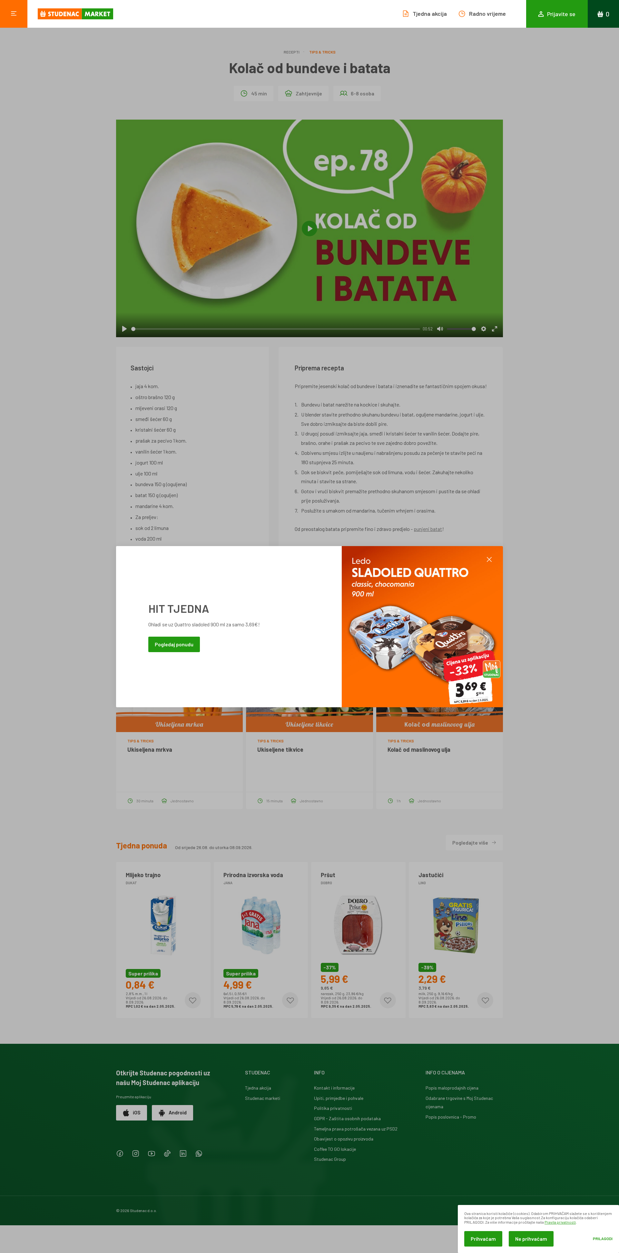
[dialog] (538, 1229)
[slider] (275, 329)
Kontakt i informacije (334, 1088)
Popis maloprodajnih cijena (452, 1088)
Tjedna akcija (258, 1088)
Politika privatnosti (333, 1108)
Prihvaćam (483, 1239)
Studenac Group (330, 1159)
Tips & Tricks (322, 52)
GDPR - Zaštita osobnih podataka (347, 1118)
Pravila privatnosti (560, 1222)
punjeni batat (428, 529)
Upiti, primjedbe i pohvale (338, 1098)
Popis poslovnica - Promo (451, 1117)
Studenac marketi (262, 1098)
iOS (137, 1112)
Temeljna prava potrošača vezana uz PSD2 (356, 1128)
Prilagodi (603, 1239)
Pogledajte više (470, 842)
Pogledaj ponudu (174, 644)
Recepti (292, 52)
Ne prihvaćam (531, 1239)
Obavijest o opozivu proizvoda (343, 1138)
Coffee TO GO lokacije (335, 1149)
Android (178, 1112)
